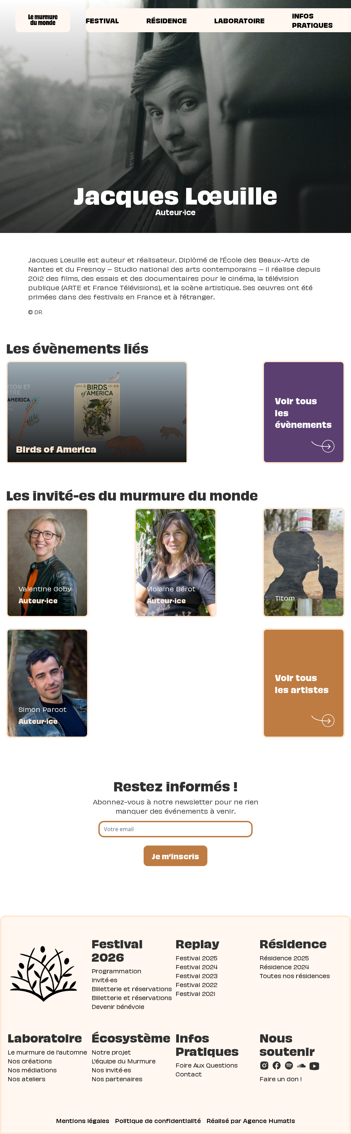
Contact (189, 1073)
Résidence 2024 (284, 966)
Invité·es (104, 979)
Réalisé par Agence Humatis (250, 1120)
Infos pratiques (312, 20)
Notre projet (111, 1051)
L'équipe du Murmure (124, 1060)
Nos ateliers (26, 1078)
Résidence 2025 (284, 957)
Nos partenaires (117, 1078)
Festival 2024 (197, 966)
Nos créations (30, 1060)
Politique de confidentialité (158, 1120)
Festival (102, 20)
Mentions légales (82, 1120)
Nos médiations (32, 1069)
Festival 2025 (196, 957)
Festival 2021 (195, 993)
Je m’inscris (175, 855)
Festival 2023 (197, 975)
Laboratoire (239, 20)
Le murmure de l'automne (47, 1051)
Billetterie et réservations (132, 988)
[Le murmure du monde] (42, 20)
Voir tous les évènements (303, 412)
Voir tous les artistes (302, 683)
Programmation (116, 970)
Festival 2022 (196, 984)
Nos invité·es (111, 1069)
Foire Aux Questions (207, 1064)
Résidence (166, 20)
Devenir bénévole (118, 1006)
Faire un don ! (280, 1078)
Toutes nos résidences (294, 975)
